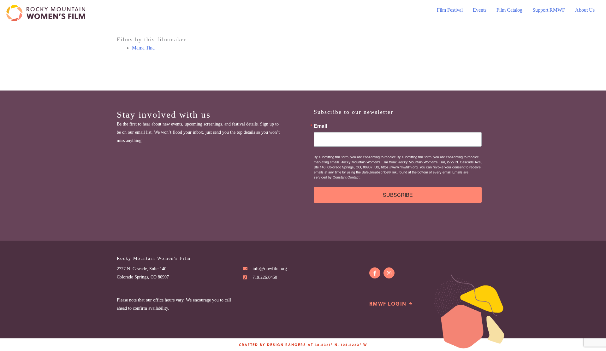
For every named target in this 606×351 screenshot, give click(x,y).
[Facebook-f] (374, 272)
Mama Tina (143, 47)
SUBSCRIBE (398, 194)
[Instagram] (389, 272)
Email (320, 125)
